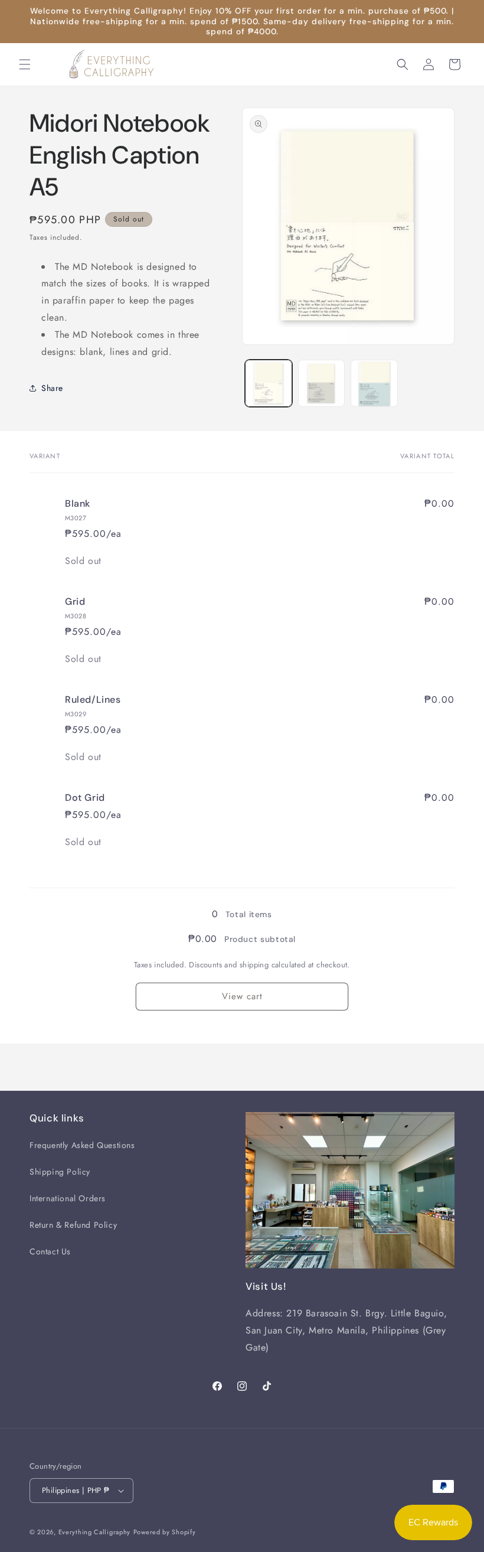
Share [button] (52, 388)
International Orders (68, 1198)
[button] (25, 64)
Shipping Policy (60, 1172)
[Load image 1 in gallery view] (268, 383)
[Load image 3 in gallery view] (374, 383)
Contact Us (50, 1251)
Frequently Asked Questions (82, 1145)
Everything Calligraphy (94, 1532)
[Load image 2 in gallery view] (321, 383)
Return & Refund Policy (73, 1225)
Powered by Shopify (164, 1532)
